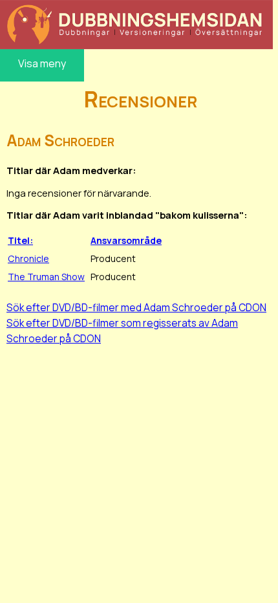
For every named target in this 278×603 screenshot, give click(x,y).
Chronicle (28, 258)
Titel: (20, 240)
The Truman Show (46, 276)
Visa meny (42, 63)
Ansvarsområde (126, 240)
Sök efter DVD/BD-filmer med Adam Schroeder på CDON (136, 307)
